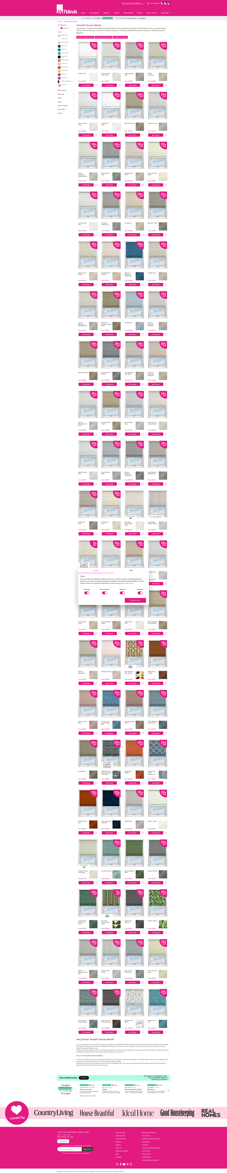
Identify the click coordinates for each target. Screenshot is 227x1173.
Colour (60, 32)
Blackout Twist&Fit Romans (85, 37)
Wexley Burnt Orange (151, 672)
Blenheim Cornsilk (130, 123)
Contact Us (63, 1141)
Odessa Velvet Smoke (105, 971)
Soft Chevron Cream (105, 522)
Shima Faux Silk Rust (82, 821)
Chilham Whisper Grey (129, 74)
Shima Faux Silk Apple (152, 971)
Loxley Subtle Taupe (82, 622)
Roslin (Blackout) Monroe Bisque (152, 622)
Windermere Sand (81, 522)
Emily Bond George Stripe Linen (128, 523)
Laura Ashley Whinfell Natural (152, 522)
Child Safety (146, 1142)
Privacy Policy (146, 1154)
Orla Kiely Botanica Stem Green (105, 922)
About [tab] (131, 570)
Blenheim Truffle (152, 223)
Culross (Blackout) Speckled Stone (82, 324)
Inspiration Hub (120, 1136)
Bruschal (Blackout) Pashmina (151, 324)
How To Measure (121, 1139)
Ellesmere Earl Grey (105, 173)
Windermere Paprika (128, 772)
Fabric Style (61, 109)
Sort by (60, 113)
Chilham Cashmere (150, 74)
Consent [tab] (95, 570)
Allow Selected (135, 600)
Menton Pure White (105, 124)
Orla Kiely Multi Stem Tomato (129, 672)
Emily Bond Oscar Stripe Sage (83, 871)
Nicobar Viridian (152, 920)
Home (59, 21)
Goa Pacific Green (106, 871)
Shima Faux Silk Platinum (105, 373)
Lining (59, 102)
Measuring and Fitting (149, 1132)
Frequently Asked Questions (151, 1139)
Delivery (118, 1145)
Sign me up (87, 1149)
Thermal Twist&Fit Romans (104, 37)
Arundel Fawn (82, 771)
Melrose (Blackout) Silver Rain (83, 972)
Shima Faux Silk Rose (82, 722)
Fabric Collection (63, 105)
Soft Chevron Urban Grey (128, 971)
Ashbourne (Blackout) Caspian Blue (128, 274)
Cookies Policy (146, 1157)
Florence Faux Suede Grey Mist (152, 423)
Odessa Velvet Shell (129, 622)
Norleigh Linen (152, 273)
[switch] (104, 593)
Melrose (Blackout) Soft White (82, 424)
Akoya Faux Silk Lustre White (105, 74)
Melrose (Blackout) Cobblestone (128, 474)
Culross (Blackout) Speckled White (82, 174)
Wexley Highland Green (129, 871)
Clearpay (118, 1157)
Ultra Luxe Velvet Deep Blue (106, 821)
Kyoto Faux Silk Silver (105, 473)
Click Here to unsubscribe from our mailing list (76, 1153)
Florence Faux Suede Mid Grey (82, 1021)
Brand (59, 98)
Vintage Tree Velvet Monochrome (151, 773)
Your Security (146, 1136)
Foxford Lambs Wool (82, 223)
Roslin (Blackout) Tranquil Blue (152, 722)
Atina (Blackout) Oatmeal (105, 273)
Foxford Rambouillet (81, 672)
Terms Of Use (146, 1151)
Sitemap (118, 1142)
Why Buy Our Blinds (122, 1151)
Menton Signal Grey (129, 423)
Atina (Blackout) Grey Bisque (129, 373)
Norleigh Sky (128, 322)
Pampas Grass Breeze (128, 1021)
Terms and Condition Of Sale (151, 1148)
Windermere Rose (106, 671)
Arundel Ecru (128, 223)
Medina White (82, 73)
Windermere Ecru (153, 123)
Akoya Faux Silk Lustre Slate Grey (106, 1021)
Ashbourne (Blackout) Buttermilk (151, 374)
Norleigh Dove (152, 572)
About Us (118, 1148)
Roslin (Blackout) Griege (106, 622)
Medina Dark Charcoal (128, 921)
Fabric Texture (62, 90)
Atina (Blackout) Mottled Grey (152, 473)
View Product (86, 85)
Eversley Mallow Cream (105, 423)
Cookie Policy (128, 583)
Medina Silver (128, 821)
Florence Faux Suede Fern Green (82, 922)
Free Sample (86, 135)
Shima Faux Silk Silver (82, 473)
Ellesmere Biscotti (83, 372)
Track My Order (120, 1132)
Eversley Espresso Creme (130, 722)
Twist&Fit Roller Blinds (120, 37)
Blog (117, 1154)
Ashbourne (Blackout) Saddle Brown (106, 324)
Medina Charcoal (152, 871)
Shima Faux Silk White (82, 124)
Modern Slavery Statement (150, 1160)
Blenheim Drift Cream (129, 173)
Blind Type (61, 94)
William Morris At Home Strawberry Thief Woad (106, 773)
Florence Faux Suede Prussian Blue (105, 723)
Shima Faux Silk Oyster (152, 173)
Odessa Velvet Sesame (82, 273)
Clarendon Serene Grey (105, 223)
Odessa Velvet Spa (152, 1021)
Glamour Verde (152, 821)
